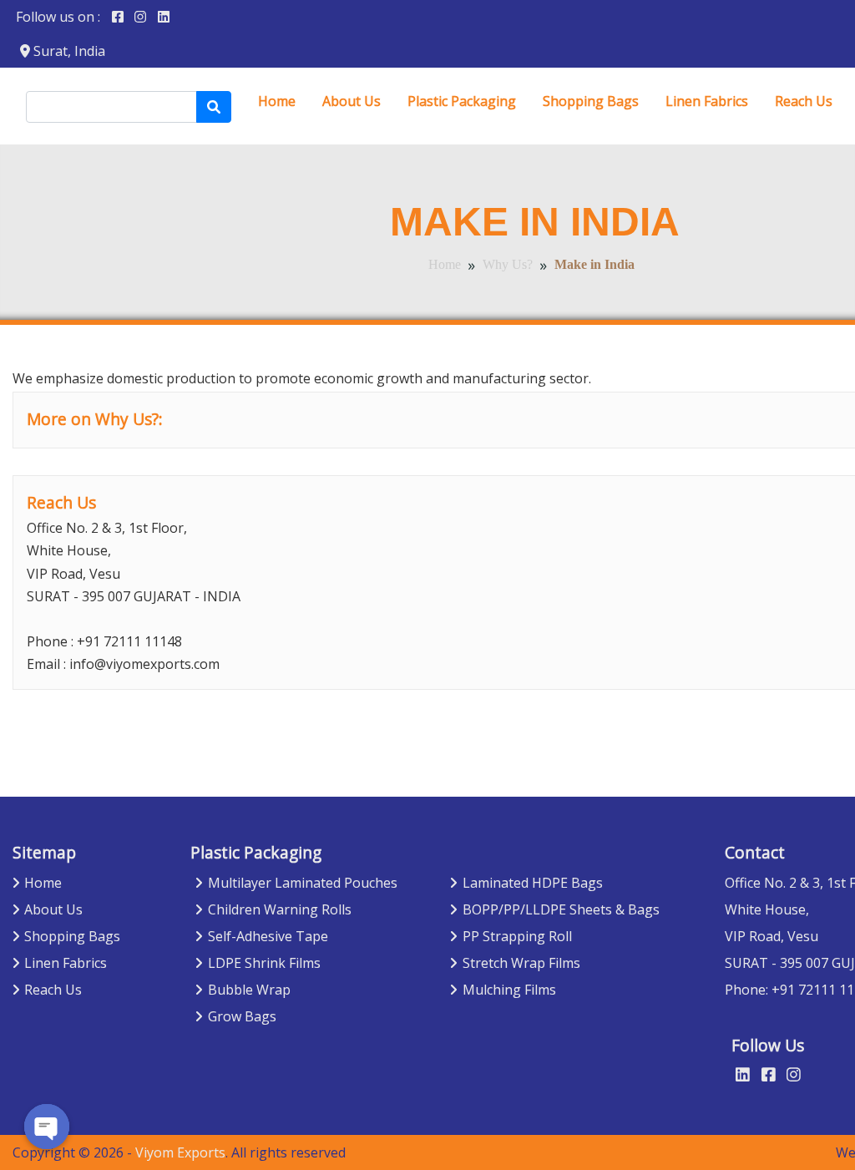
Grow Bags (242, 1016)
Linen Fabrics (706, 101)
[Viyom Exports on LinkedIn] (163, 17)
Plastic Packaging (461, 101)
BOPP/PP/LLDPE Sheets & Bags (561, 909)
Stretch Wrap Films (521, 963)
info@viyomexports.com (144, 664)
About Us (351, 101)
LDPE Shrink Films (264, 963)
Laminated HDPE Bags (533, 883)
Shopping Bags (591, 101)
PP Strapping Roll (517, 936)
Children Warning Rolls (280, 909)
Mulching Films (509, 989)
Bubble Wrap (249, 989)
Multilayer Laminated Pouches (302, 883)
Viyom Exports (180, 1152)
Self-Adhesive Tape (268, 936)
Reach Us (803, 101)
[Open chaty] (46, 1126)
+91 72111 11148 (129, 641)
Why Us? (508, 264)
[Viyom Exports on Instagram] (140, 17)
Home (277, 101)
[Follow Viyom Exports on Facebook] (118, 17)
